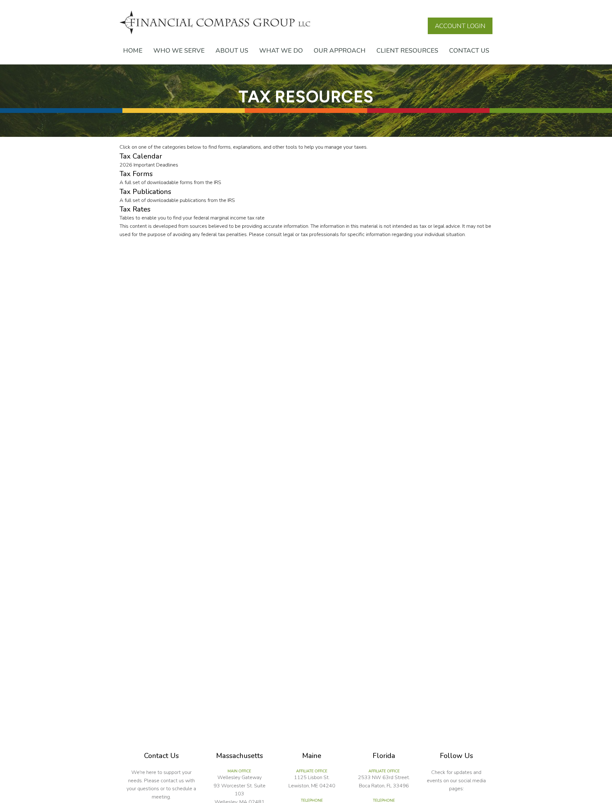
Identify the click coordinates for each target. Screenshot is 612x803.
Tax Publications (145, 192)
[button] (133, 50)
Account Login (460, 26)
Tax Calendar (141, 156)
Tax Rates (135, 209)
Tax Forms (136, 174)
